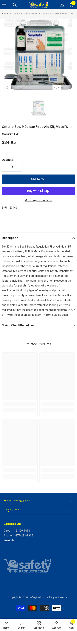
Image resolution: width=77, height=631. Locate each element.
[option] (38, 55)
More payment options (39, 200)
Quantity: (8, 159)
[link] (19, 404)
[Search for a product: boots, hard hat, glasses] (15, 5)
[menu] (4, 4)
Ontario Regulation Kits (25, 13)
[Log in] (62, 5)
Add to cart (38, 179)
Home (5, 13)
